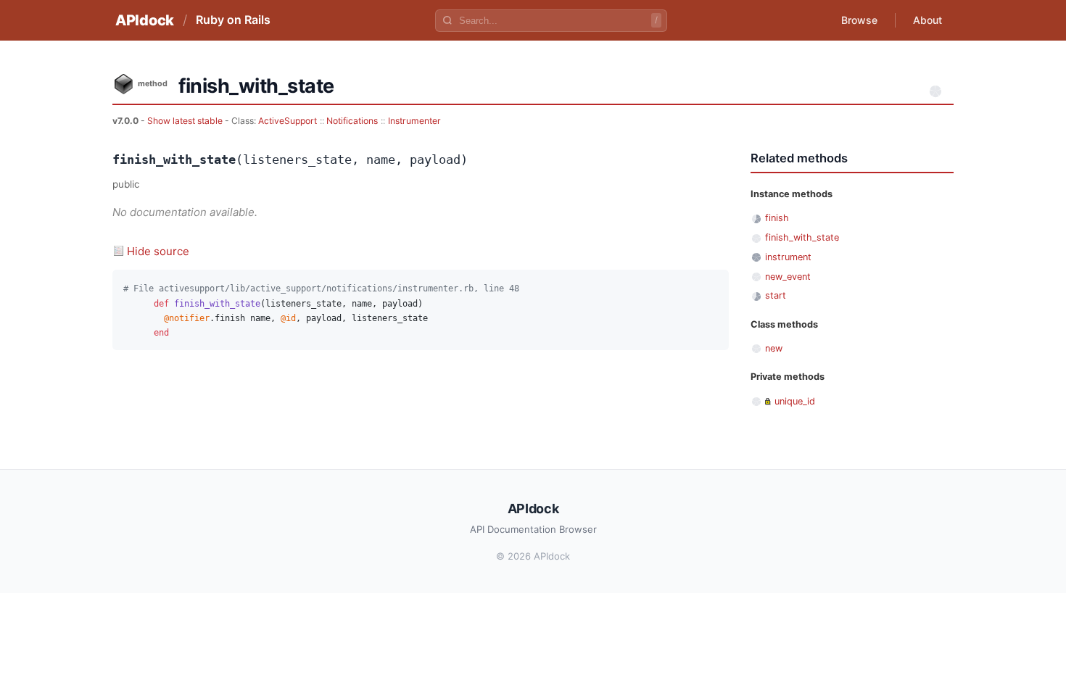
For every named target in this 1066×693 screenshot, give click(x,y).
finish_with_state (802, 237)
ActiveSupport (287, 120)
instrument (788, 257)
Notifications (352, 120)
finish (777, 217)
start (775, 295)
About (927, 20)
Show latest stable (186, 120)
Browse (859, 20)
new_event (788, 276)
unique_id (794, 401)
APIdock (144, 20)
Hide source (158, 251)
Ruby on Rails (233, 19)
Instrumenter (414, 120)
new (773, 348)
